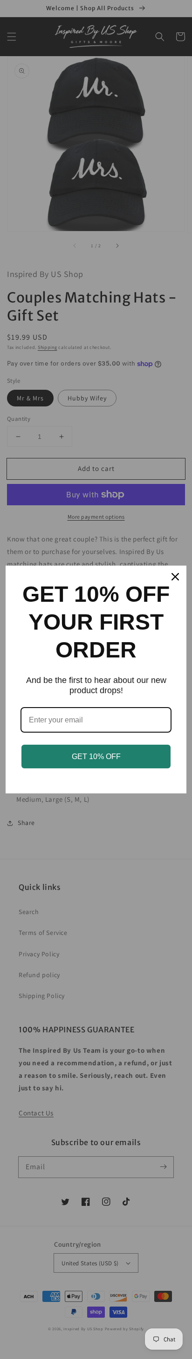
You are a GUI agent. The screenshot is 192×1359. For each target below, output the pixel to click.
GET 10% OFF (96, 756)
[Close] (175, 577)
